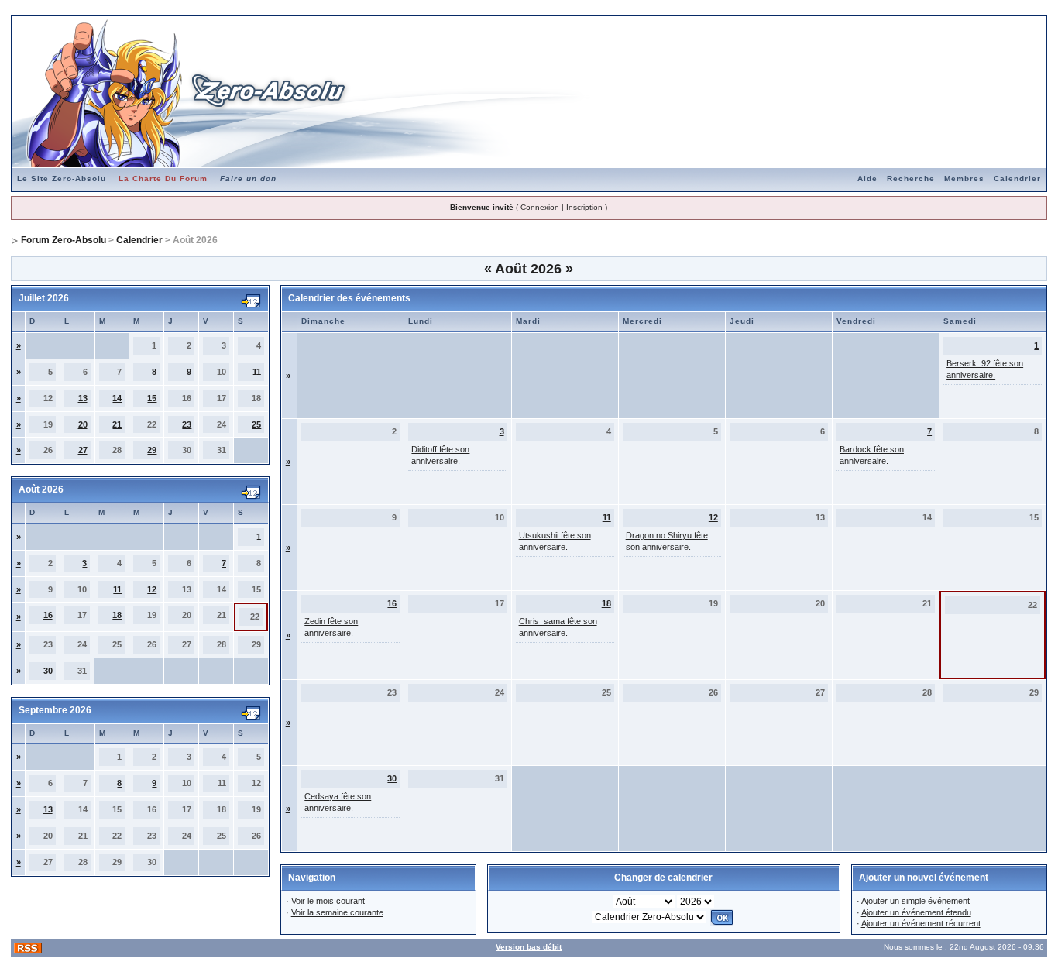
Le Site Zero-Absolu (61, 178)
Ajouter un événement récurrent (921, 923)
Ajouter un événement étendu (916, 912)
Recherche (911, 178)
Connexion (539, 207)
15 (151, 398)
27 (83, 450)
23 (186, 424)
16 (48, 615)
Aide (867, 178)
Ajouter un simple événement (915, 900)
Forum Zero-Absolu (63, 240)
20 (83, 424)
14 (117, 398)
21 (117, 424)
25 (256, 424)
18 (117, 615)
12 (151, 589)
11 (256, 371)
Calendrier (1017, 178)
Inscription (584, 207)
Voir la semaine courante (337, 912)
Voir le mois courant (328, 900)
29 (151, 450)
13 (83, 398)
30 (48, 670)
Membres (964, 178)
